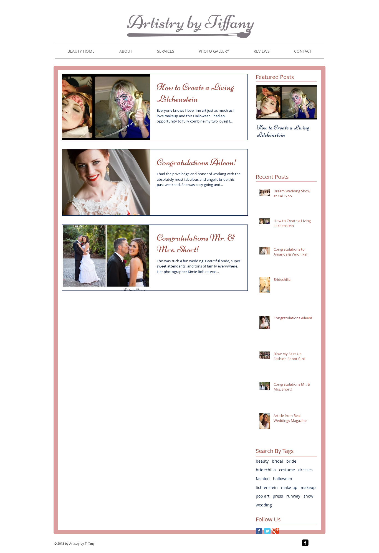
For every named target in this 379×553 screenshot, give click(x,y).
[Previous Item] (264, 102)
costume (287, 469)
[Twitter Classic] (267, 531)
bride (291, 461)
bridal (277, 461)
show (308, 496)
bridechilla (266, 469)
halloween (282, 478)
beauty (262, 461)
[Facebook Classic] (259, 531)
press (278, 496)
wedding (264, 505)
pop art (262, 496)
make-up (289, 487)
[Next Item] (307, 102)
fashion (263, 478)
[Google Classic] (275, 531)
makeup (308, 487)
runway (293, 496)
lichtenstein (267, 487)
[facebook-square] (305, 542)
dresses (305, 469)
